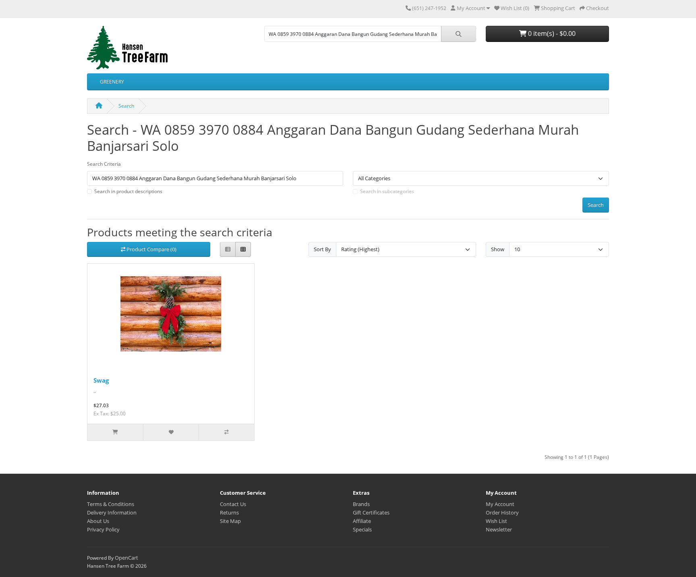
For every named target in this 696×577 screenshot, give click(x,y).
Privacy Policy (103, 529)
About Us (98, 521)
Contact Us (233, 504)
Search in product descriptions (128, 191)
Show (497, 249)
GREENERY (112, 81)
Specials (362, 529)
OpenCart (126, 557)
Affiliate (362, 521)
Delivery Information (112, 512)
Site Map (230, 521)
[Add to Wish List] (171, 432)
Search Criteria (104, 163)
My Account (500, 504)
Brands (361, 504)
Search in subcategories (387, 191)
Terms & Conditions (110, 504)
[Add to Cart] (115, 432)
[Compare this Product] (226, 432)
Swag (101, 380)
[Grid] (243, 249)
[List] (228, 249)
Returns (229, 512)
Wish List (496, 521)
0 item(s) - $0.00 (551, 33)
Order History (502, 512)
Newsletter (499, 529)
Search (126, 105)
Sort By (322, 249)
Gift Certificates (371, 512)
